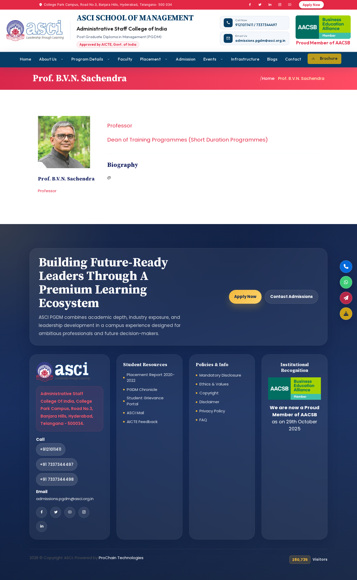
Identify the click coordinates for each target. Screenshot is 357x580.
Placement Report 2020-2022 (151, 377)
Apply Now (311, 5)
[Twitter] (259, 4)
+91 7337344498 (57, 479)
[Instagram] (279, 4)
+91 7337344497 (56, 464)
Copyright (209, 393)
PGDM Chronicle (142, 389)
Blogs (272, 59)
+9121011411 (50, 449)
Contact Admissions (291, 296)
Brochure (328, 58)
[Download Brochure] (346, 313)
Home (25, 59)
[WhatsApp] (346, 282)
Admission (185, 59)
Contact (293, 59)
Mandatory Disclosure (220, 375)
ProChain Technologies (121, 557)
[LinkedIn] (269, 4)
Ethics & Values (214, 384)
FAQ (203, 420)
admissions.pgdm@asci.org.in (65, 498)
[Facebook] (250, 4)
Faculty (125, 59)
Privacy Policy (212, 411)
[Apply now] (346, 298)
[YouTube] (289, 4)
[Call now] (346, 266)
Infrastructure (245, 59)
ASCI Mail (135, 412)
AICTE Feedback (142, 421)
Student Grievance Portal (145, 401)
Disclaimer (209, 402)
